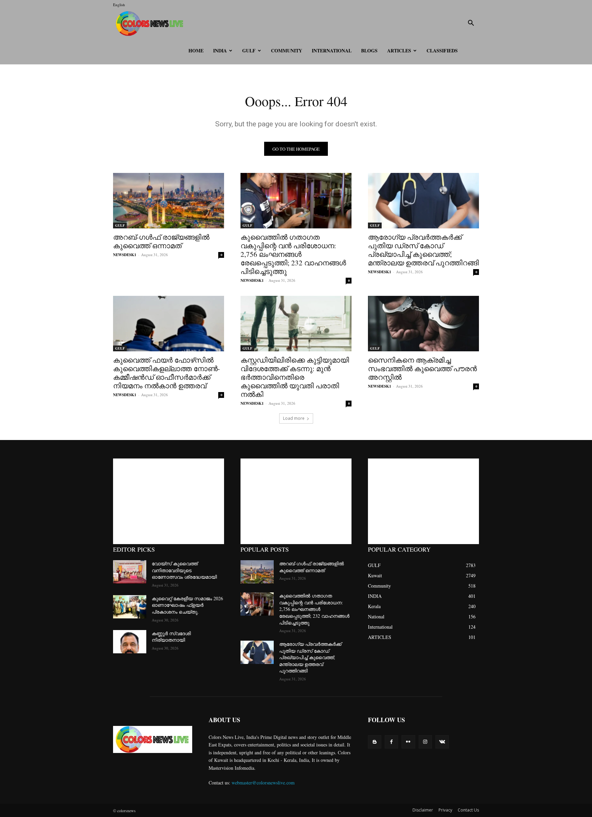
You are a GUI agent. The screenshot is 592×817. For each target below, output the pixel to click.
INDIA (220, 50)
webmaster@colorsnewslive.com (263, 782)
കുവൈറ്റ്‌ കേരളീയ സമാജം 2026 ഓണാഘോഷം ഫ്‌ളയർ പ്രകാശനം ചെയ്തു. (187, 605)
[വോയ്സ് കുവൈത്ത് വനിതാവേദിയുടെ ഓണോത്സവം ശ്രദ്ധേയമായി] (129, 571)
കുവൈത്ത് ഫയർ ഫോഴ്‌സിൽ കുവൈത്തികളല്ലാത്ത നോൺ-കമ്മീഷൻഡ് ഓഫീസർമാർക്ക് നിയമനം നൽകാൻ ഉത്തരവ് (166, 372)
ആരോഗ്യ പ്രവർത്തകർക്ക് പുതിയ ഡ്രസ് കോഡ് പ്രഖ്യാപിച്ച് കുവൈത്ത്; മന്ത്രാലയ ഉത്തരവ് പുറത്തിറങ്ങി (423, 249)
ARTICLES (399, 50)
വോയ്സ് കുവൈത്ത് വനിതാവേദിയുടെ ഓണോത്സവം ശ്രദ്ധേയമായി (184, 570)
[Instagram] (425, 742)
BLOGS (369, 50)
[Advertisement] (168, 501)
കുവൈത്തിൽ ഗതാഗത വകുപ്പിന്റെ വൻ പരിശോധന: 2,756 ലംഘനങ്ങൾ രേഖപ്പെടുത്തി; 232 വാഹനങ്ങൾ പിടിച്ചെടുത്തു (293, 254)
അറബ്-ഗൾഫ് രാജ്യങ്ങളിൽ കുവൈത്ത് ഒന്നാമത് (161, 241)
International (332, 50)
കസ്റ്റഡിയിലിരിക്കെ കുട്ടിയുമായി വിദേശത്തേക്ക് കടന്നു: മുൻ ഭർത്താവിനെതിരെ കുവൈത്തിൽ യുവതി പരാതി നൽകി (295, 377)
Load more (294, 418)
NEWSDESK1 (124, 254)
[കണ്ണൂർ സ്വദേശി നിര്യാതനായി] (129, 641)
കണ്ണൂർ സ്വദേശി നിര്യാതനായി (171, 636)
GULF (249, 50)
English (119, 4)
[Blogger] (374, 742)
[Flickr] (408, 742)
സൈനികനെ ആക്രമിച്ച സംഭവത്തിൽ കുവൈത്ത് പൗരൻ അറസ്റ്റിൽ (422, 368)
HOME (196, 50)
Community (286, 50)
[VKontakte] (442, 742)
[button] (471, 24)
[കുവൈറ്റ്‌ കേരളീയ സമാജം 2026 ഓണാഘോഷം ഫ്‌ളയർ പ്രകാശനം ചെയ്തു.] (129, 606)
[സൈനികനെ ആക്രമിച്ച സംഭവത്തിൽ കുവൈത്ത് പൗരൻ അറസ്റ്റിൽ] (423, 323)
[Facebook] (391, 742)
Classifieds (442, 50)
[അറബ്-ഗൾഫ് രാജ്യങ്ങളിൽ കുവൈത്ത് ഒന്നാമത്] (168, 200)
